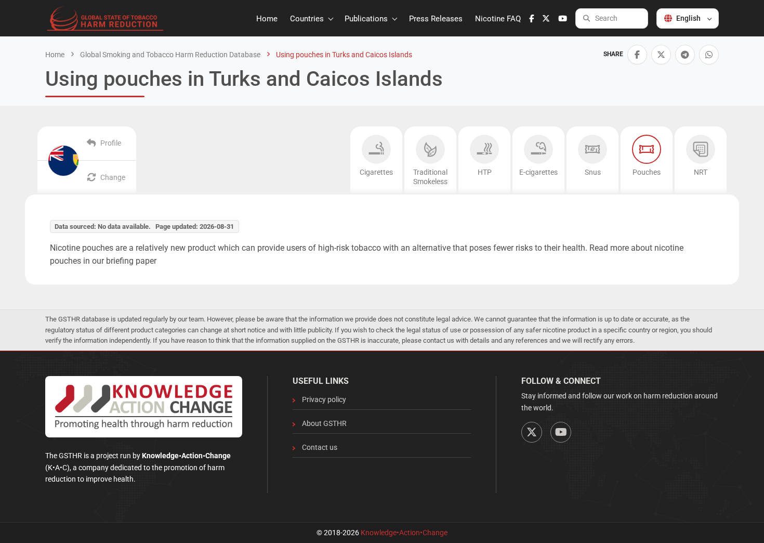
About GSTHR (324, 423)
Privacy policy (324, 399)
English (688, 18)
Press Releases (436, 18)
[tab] (376, 160)
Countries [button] (308, 18)
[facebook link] (531, 18)
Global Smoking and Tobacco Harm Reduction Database (169, 54)
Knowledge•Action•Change (404, 532)
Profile (110, 143)
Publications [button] (367, 18)
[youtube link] (562, 18)
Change (112, 177)
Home (267, 18)
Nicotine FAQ (498, 18)
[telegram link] (685, 54)
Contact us (319, 447)
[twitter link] (546, 18)
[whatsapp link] (709, 54)
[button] (637, 54)
